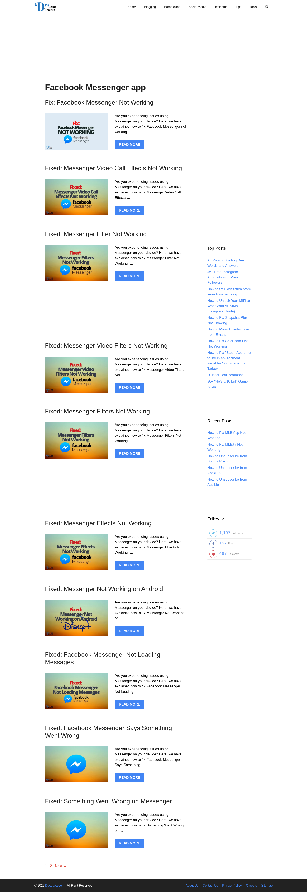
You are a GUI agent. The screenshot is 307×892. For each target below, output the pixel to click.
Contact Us (210, 885)
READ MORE (129, 145)
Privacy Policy (232, 885)
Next (61, 866)
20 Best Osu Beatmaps (225, 375)
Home (131, 7)
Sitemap (267, 885)
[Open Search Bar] (267, 7)
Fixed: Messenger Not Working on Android (104, 588)
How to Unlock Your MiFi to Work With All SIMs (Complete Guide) (228, 306)
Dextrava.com (55, 885)
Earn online (172, 7)
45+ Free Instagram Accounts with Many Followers (223, 277)
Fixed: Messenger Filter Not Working (96, 234)
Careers (251, 885)
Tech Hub (220, 7)
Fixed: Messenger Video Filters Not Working (106, 345)
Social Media (197, 7)
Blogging (150, 7)
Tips (238, 7)
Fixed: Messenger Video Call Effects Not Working (113, 168)
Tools (253, 7)
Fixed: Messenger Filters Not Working (97, 411)
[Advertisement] (153, 43)
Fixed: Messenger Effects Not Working (98, 523)
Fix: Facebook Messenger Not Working (99, 102)
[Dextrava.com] (46, 7)
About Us (192, 885)
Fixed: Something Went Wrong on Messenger (108, 801)
